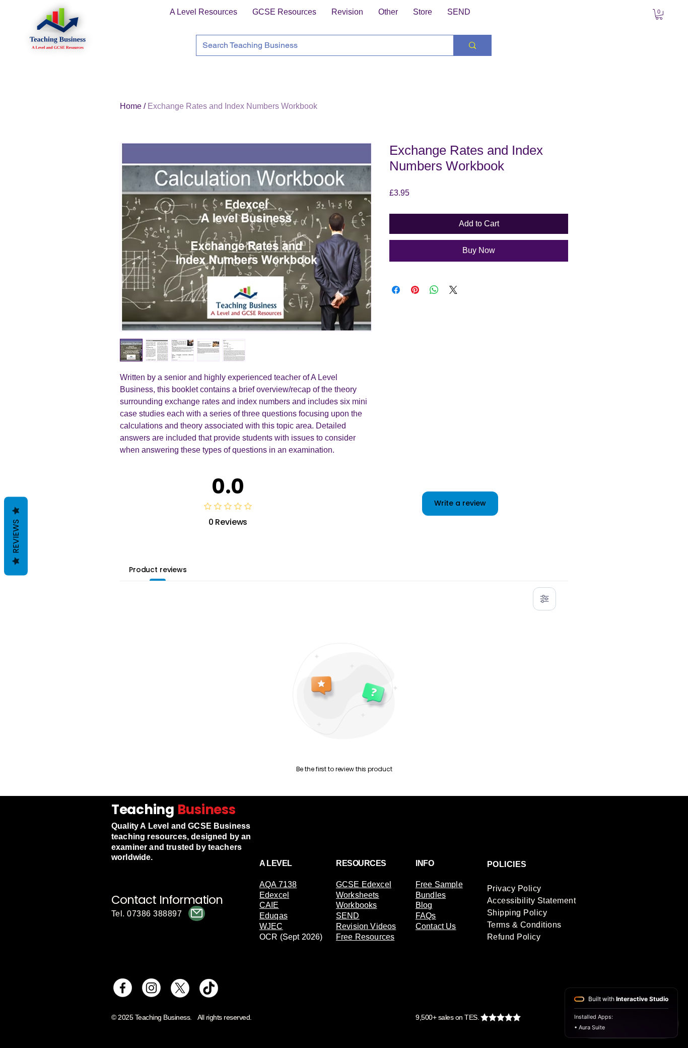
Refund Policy (513, 937)
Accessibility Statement (531, 900)
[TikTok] (208, 987)
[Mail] (196, 913)
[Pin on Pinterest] (415, 290)
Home (131, 106)
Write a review (460, 503)
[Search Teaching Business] (472, 45)
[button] (203, 12)
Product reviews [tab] (158, 570)
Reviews (16, 536)
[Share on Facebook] (396, 290)
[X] (180, 987)
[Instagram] (151, 987)
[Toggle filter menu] (544, 598)
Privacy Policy (514, 888)
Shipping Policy (517, 912)
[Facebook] (122, 987)
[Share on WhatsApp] (434, 290)
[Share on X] (453, 290)
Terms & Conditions (524, 924)
